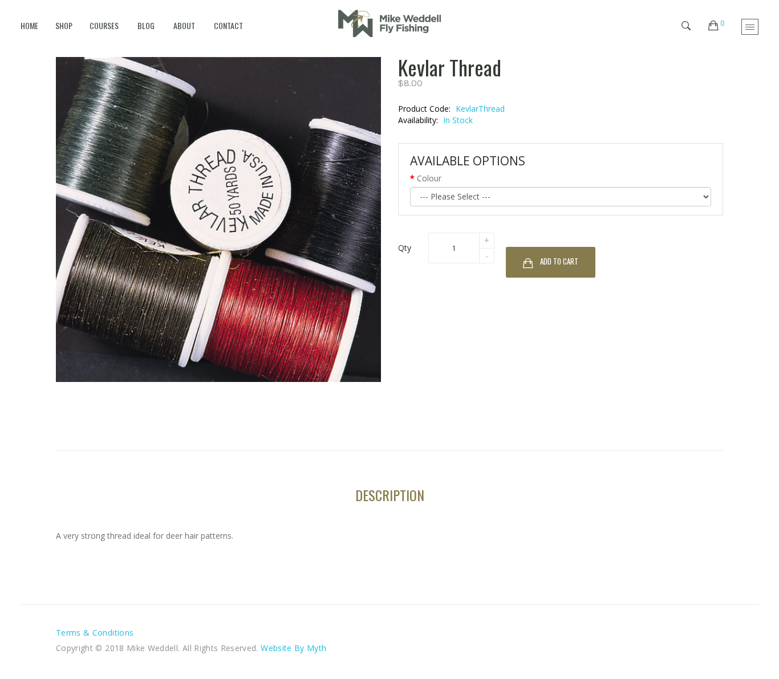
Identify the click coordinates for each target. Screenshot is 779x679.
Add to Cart (559, 261)
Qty (404, 247)
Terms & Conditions (94, 632)
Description (389, 495)
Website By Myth (293, 648)
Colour (429, 178)
